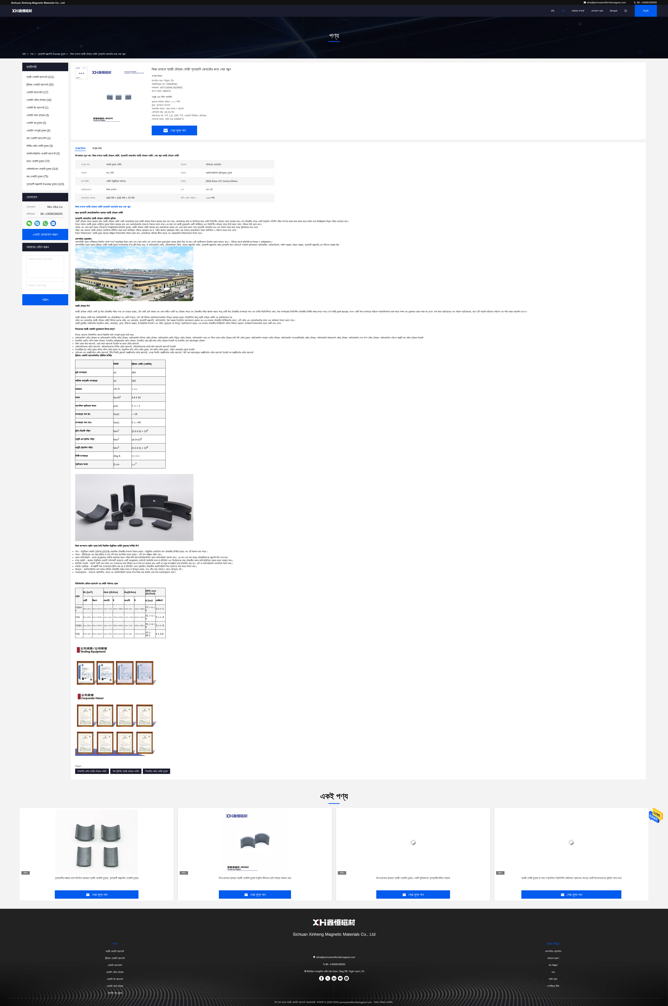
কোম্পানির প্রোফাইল (553, 951)
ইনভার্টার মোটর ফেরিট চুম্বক (156, 771)
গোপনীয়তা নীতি (553, 986)
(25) (40, 84)
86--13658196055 (646, 2)
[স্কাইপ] (37, 223)
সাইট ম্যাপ (553, 979)
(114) (42, 168)
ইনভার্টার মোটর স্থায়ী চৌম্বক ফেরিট (92, 771)
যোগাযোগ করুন (597, 10)
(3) (37, 115)
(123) (45, 184)
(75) (37, 176)
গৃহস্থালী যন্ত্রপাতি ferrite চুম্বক (51, 54)
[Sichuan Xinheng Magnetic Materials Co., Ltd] (22, 11)
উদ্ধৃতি (646, 10)
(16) (38, 99)
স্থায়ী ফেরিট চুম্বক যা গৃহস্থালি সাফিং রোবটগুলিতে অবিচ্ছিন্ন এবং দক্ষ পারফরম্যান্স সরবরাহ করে (571, 878)
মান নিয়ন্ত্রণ (553, 965)
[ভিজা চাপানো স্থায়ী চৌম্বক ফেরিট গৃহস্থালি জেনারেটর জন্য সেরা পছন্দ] (118, 96)
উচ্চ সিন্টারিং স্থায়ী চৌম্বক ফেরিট (126, 771)
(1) (37, 107)
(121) (40, 76)
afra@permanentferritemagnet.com (607, 2)
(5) (38, 130)
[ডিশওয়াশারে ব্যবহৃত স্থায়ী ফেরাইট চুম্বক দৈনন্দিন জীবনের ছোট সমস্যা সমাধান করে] (96, 842)
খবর (553, 972)
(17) (37, 92)
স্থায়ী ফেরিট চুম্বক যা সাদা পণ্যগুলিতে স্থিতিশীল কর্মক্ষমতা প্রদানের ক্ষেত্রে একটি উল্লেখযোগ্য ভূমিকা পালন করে (413, 878)
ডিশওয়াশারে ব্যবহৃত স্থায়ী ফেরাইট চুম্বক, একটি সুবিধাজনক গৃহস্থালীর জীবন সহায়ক (255, 878)
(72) (38, 161)
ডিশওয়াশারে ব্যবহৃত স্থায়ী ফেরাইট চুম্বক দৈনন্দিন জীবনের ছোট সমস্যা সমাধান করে (97, 878)
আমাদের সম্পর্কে (578, 10)
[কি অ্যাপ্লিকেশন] (45, 223)
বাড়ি (552, 10)
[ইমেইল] (53, 223)
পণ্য (563, 10)
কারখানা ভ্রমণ (553, 958)
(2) (36, 122)
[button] (26, 850)
